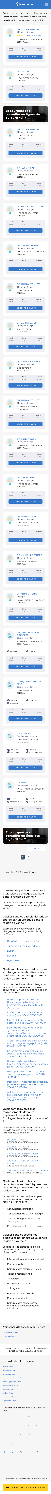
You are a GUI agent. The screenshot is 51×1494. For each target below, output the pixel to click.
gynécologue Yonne (9, 1374)
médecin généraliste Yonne (12, 1382)
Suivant (36, 849)
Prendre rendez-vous (25, 57)
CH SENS (21, 782)
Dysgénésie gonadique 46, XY (24, 941)
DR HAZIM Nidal (25, 168)
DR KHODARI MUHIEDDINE (31, 206)
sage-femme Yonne (9, 1401)
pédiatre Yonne (8, 1393)
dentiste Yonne (8, 1366)
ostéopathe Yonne (9, 1389)
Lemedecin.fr (11, 872)
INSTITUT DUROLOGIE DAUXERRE (28, 633)
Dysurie (11, 950)
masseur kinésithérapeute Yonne (13, 1378)
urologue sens (9, 1336)
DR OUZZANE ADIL (26, 71)
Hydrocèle (13, 960)
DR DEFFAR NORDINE (28, 29)
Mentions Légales (9, 1478)
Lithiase (11, 955)
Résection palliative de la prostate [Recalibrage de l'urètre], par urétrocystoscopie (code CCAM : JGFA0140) (26, 1003)
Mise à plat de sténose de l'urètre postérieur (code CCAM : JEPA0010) (26, 1021)
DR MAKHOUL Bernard (29, 361)
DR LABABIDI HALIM (27, 245)
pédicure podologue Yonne (12, 1397)
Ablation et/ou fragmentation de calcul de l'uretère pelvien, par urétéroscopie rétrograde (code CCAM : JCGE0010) (25, 1096)
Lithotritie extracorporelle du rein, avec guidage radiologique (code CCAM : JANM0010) (26, 1054)
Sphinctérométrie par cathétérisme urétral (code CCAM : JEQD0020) (27, 1014)
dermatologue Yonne (10, 1370)
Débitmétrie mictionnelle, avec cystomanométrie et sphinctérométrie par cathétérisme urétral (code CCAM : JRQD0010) (27, 1031)
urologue (24, 872)
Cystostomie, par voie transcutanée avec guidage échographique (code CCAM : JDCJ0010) (27, 1043)
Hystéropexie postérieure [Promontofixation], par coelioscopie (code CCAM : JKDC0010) (27, 1064)
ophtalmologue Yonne (10, 1385)
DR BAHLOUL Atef (26, 323)
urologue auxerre (10, 1332)
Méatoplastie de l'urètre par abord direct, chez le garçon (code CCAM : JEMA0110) (26, 1074)
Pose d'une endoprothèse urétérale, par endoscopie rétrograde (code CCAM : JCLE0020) (27, 1084)
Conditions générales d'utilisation (28, 1478)
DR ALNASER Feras (27, 594)
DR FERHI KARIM (25, 477)
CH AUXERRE (23, 733)
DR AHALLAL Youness (28, 284)
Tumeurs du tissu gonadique (23, 946)
